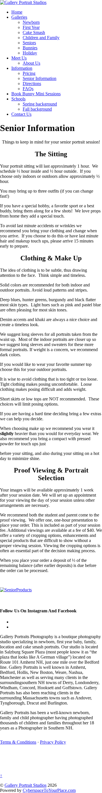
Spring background (40, 104)
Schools (18, 98)
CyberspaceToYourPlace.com (49, 790)
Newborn (31, 22)
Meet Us (19, 58)
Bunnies (30, 47)
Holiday (30, 52)
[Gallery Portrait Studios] (23, 2)
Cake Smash (34, 32)
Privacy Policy (53, 742)
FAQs (28, 88)
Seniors (29, 42)
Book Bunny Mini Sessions (36, 93)
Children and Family (41, 37)
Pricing (29, 73)
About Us (31, 63)
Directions (32, 83)
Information (21, 68)
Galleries (19, 17)
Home (16, 12)
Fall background (37, 109)
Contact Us (21, 114)
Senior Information (39, 78)
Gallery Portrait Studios (25, 785)
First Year (31, 27)
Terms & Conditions (18, 742)
